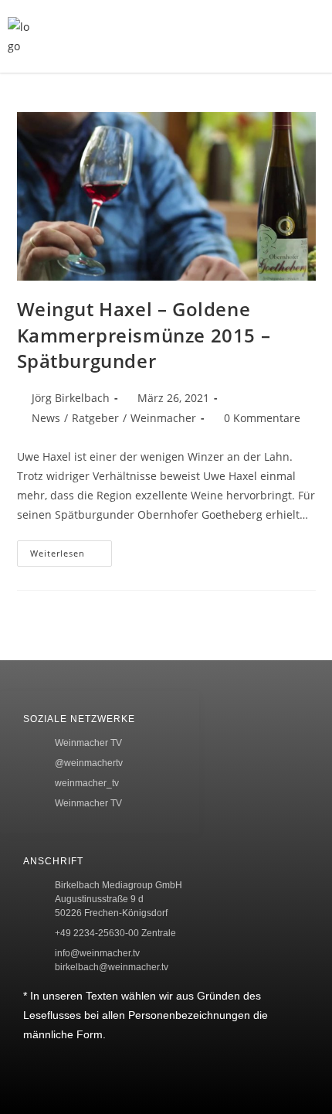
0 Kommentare (262, 418)
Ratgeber (95, 418)
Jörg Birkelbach (71, 397)
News (46, 418)
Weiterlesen (71, 549)
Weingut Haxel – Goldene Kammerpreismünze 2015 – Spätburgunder (144, 334)
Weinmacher (163, 418)
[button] (246, 36)
